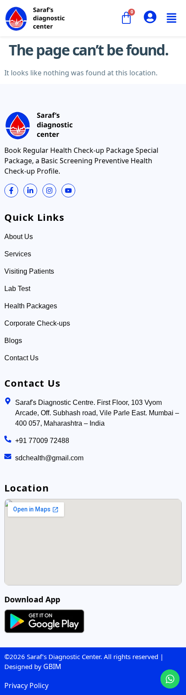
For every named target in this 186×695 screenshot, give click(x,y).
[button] (171, 18)
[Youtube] (68, 190)
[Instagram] (49, 190)
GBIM (52, 666)
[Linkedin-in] (30, 190)
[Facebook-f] (11, 190)
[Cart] (125, 18)
